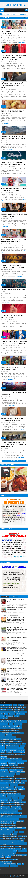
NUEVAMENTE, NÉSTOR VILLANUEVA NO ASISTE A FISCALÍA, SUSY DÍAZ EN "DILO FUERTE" (13, 420)
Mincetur (3, 806)
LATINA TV (3, 796)
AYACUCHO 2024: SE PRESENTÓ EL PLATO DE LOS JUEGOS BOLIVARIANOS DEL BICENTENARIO (13, 241)
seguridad (24, 850)
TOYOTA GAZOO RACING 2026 (8, 864)
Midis (10, 800)
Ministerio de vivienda (6, 823)
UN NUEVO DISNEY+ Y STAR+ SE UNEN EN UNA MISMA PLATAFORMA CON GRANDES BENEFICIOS (13, 164)
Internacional (22, 789)
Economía (15, 752)
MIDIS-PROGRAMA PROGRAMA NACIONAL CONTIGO (13, 802)
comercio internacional (6, 732)
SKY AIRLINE (19, 855)
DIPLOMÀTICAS (12, 750)
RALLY (19, 848)
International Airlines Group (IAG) (9, 791)
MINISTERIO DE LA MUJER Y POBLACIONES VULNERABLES (11, 816)
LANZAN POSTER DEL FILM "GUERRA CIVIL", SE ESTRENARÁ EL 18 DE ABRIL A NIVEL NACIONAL (12, 267)
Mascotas (21, 798)
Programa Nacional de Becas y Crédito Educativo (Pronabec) (13, 843)
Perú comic (22, 838)
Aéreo (15, 705)
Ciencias (16, 724)
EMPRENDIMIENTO (19, 754)
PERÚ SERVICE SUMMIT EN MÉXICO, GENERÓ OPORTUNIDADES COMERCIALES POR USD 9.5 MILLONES (12, 85)
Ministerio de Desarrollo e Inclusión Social (11, 813)
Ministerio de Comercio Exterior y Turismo (11, 809)
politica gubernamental (11, 840)
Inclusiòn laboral (14, 785)
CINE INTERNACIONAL (6, 726)
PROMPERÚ (11, 846)
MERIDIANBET (4, 800)
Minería (18, 806)
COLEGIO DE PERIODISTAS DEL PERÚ (10, 730)
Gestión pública (5, 785)
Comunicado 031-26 (19, 732)
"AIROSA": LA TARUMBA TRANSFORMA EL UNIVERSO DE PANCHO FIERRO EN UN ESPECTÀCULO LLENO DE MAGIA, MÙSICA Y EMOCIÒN (17, 639)
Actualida (3, 705)
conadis (3, 735)
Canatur (3, 716)
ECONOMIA (9, 752)
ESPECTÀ (14, 761)
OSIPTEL (3, 838)
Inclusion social (4, 787)
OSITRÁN (8, 838)
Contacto (19, 741)
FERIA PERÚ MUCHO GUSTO (8, 774)
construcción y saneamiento (8, 741)
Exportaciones (13, 89)
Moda (14, 823)
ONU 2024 (24, 836)
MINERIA (13, 806)
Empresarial (12, 166)
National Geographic (6, 834)
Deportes (12, 192)
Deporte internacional (11, 748)
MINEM (8, 806)
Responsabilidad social (6, 850)
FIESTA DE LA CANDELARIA (7, 780)
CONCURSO (9, 735)
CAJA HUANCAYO (20, 714)
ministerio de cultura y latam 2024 (9, 811)
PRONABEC (3, 848)
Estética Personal (5, 767)
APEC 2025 (10, 709)
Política (2, 840)
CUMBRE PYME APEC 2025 (12, 745)
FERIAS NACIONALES (20, 778)
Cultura (24, 743)
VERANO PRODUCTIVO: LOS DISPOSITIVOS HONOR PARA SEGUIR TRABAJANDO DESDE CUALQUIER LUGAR (16, 609)
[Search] (26, 10)
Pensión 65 (15, 838)
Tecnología (8, 857)
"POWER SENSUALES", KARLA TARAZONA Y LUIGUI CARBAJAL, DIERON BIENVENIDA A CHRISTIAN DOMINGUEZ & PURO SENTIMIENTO (13, 58)
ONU (19, 836)
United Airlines (14, 866)
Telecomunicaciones (6, 861)
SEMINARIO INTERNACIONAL (8, 855)
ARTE (22, 709)
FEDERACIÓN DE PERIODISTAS (17, 772)
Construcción (17, 739)
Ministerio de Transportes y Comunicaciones (12, 821)
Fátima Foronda (5, 772)
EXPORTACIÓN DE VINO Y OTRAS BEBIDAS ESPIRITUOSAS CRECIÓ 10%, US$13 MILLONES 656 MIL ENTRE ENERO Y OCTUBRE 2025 (17, 629)
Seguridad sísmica (5, 853)
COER (20, 726)
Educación (22, 752)
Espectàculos (4, 765)
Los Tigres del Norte (6, 798)
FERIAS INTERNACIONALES (7, 778)
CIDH (2, 724)
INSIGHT (12, 787)
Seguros (14, 853)
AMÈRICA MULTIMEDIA (6, 707)
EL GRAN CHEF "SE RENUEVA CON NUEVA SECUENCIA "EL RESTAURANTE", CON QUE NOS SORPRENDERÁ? (14, 342)
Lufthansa (15, 798)
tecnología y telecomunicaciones (9, 859)
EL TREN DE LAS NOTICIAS (14, 5)
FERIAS (18, 774)
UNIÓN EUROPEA (5, 866)
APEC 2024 (3, 709)
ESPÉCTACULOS (13, 765)
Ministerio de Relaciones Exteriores (10, 819)
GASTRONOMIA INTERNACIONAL (16, 782)
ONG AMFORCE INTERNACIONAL (9, 836)
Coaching (15, 726)
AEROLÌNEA (21, 705)
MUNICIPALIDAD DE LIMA (7, 832)
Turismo (19, 864)
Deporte (3, 748)
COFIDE (20, 728)
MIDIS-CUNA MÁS (17, 800)
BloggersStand (16, 876)
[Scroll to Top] (25, 875)
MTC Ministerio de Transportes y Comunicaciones (13, 827)
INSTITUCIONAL (19, 787)
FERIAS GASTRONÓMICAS (7, 776)
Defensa (22, 745)
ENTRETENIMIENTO (14, 35)
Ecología (3, 752)
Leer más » (22, 42)
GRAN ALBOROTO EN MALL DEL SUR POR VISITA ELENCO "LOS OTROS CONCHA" (13, 368)
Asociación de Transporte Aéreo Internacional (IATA (14, 711)
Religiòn (24, 848)
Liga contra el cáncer (19, 796)
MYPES (16, 832)
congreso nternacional (6, 739)
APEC (24, 707)
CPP (20, 743)
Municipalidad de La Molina (7, 830)
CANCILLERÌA (4, 718)
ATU (2, 714)
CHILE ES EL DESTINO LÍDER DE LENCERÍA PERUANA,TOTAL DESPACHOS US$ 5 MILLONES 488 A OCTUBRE (17, 660)
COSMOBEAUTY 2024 (6, 743)
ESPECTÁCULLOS (22, 761)
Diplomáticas (4, 750)
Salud (15, 850)
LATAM (19, 793)
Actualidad (12, 422)
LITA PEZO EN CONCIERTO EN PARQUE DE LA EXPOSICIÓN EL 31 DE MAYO (12, 316)
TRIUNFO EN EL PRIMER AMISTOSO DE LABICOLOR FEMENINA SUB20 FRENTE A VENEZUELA (13, 189)
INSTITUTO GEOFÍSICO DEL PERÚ (9, 789)
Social (25, 855)
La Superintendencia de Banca (8, 793)
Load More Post (14, 460)
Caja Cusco (12, 714)
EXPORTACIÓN (4, 769)
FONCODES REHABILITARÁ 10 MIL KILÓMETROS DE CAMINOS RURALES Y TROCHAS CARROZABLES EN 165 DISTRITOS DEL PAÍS (13, 445)
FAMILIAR (20, 769)
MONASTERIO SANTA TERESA (8, 825)
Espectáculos (13, 61)
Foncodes (23, 780)
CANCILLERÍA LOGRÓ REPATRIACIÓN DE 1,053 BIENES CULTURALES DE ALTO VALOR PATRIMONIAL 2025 (17, 670)
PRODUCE (21, 840)
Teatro (2, 857)
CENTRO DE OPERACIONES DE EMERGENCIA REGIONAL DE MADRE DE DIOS (11, 721)
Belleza (6, 714)
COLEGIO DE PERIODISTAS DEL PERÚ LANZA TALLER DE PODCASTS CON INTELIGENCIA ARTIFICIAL (17, 688)
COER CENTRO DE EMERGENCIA (8, 728)
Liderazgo (9, 796)
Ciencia (11, 724)
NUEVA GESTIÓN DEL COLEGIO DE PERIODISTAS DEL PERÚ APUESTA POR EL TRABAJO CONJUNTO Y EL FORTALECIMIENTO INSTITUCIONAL (17, 679)
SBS (19, 850)
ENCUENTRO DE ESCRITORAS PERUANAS (11, 759)
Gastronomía (4, 782)
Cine (11, 269)
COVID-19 (15, 743)
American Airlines (17, 707)
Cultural (2, 745)
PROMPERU (3, 846)
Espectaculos (12, 763)
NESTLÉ (14, 834)
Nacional (21, 832)
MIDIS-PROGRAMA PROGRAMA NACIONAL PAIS (12, 804)
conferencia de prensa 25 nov (8, 737)
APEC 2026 (17, 709)
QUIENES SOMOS (12, 848)
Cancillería (16, 716)
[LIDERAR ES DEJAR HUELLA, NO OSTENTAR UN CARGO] (3, 601)
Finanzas (17, 780)
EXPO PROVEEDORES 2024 (17, 767)
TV (23, 864)
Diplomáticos (21, 750)
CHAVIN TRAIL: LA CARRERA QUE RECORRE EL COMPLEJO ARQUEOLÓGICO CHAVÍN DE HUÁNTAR (13, 138)
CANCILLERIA (9, 716)
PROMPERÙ (18, 846)
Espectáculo (12, 218)
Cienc (6, 724)
